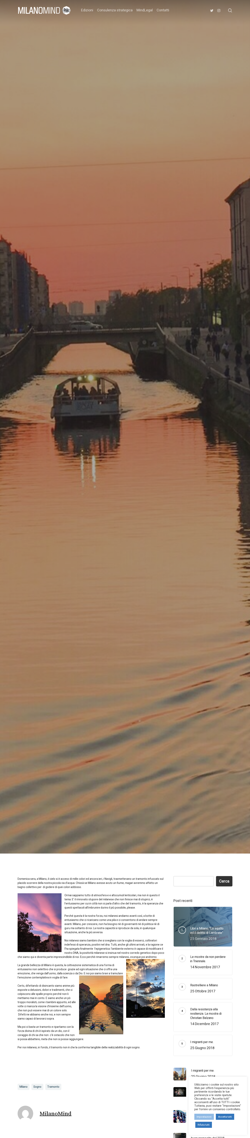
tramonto (53, 1087)
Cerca (224, 881)
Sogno (37, 1087)
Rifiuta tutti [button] (204, 1125)
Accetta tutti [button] (225, 1117)
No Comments (155, 471)
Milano (125, 441)
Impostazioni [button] (204, 1117)
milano (24, 1087)
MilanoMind (94, 471)
